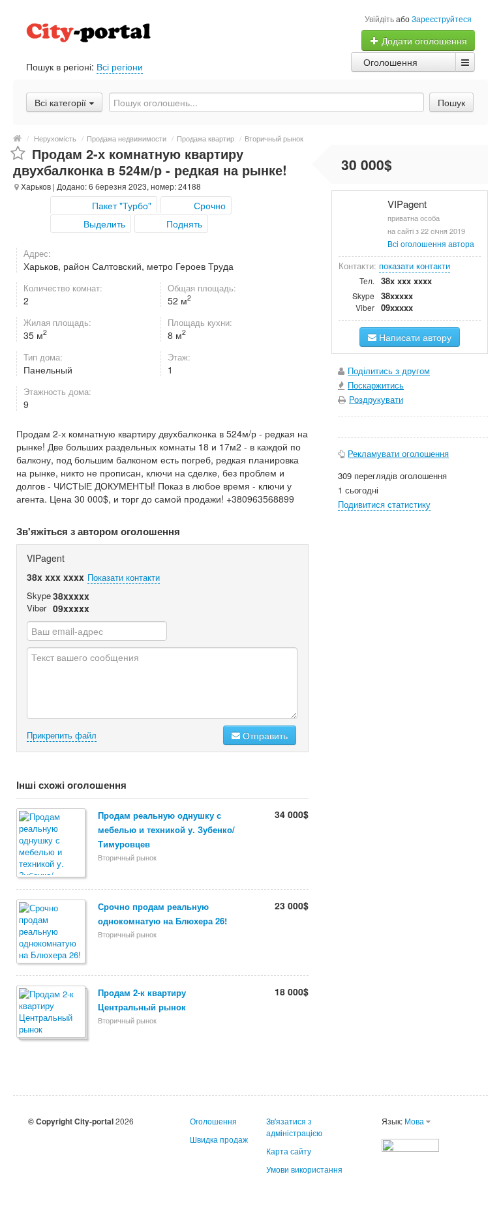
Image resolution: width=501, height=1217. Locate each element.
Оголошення (390, 61)
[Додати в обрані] (17, 153)
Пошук (451, 102)
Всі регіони (120, 66)
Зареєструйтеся (442, 18)
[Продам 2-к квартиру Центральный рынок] (51, 1013)
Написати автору (413, 337)
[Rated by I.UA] (410, 1143)
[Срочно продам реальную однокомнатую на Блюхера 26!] (51, 932)
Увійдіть (379, 18)
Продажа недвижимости (126, 138)
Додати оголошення (423, 40)
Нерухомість (55, 138)
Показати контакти (123, 577)
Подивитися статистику (384, 504)
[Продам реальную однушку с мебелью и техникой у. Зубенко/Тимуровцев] (51, 843)
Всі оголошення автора (430, 243)
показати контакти (414, 265)
